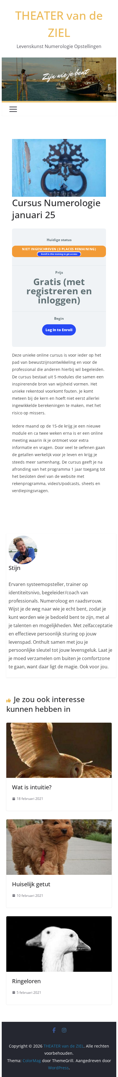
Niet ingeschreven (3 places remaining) (59, 249)
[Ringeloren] (59, 920)
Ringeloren (26, 981)
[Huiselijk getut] (59, 823)
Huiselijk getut (31, 884)
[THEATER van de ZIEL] (59, 61)
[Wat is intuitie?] (59, 727)
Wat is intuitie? (32, 787)
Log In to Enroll (59, 329)
